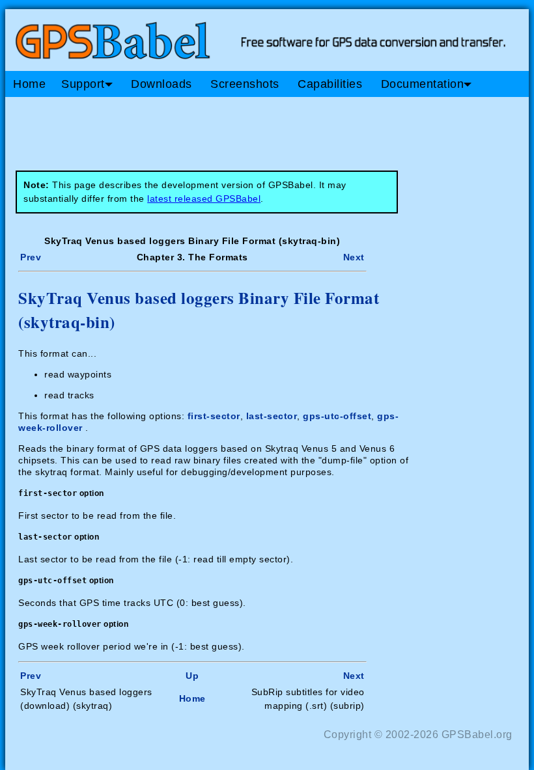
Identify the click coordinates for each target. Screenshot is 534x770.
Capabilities (330, 83)
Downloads (161, 83)
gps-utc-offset (337, 416)
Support (83, 83)
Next (354, 257)
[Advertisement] (253, 129)
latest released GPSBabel (203, 198)
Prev (30, 257)
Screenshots (244, 83)
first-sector (214, 416)
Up (192, 675)
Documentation (422, 83)
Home (29, 83)
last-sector (272, 416)
